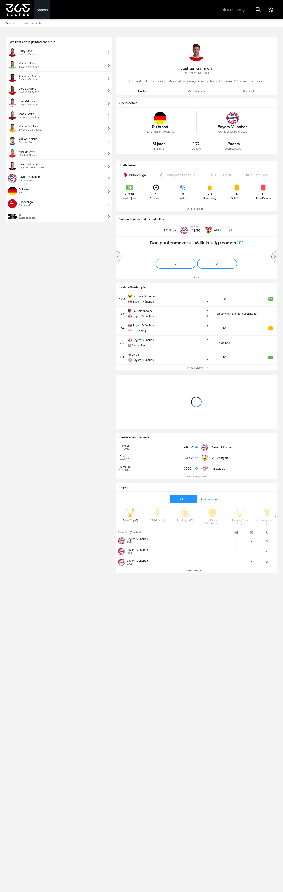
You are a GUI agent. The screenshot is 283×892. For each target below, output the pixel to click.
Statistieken (250, 91)
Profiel (142, 91)
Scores (42, 10)
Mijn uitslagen (238, 10)
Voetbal (11, 23)
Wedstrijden (196, 91)
